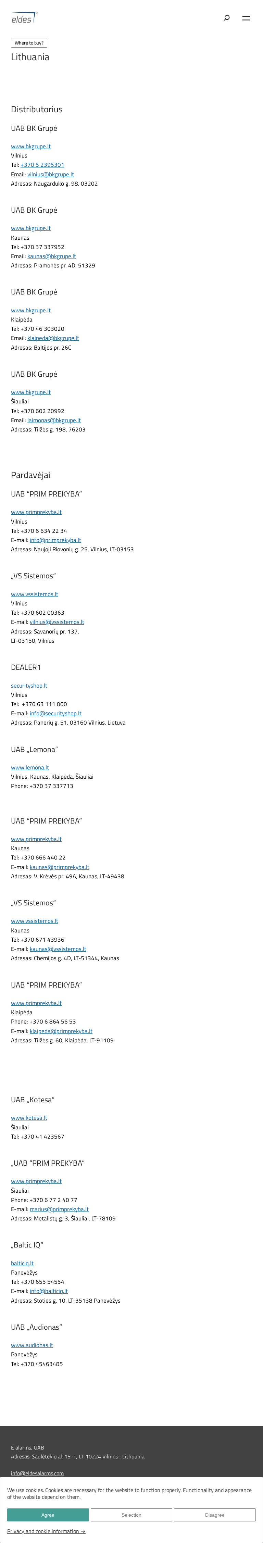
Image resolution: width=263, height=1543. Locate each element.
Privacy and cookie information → (46, 1531)
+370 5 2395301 (42, 164)
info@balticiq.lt (49, 1291)
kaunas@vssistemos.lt (58, 948)
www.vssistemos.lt (34, 594)
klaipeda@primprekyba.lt (61, 1031)
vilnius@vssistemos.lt (57, 621)
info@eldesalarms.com (37, 1473)
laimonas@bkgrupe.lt (54, 420)
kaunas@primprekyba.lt (59, 867)
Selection (131, 1515)
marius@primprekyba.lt (59, 1209)
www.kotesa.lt (29, 1117)
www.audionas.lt (32, 1345)
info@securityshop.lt (56, 713)
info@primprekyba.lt (55, 540)
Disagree (215, 1515)
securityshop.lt (29, 685)
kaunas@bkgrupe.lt (51, 256)
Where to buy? (29, 43)
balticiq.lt (22, 1263)
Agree (47, 1515)
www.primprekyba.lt (36, 511)
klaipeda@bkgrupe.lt (53, 338)
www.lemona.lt (30, 767)
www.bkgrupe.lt (31, 146)
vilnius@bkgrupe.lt (50, 174)
